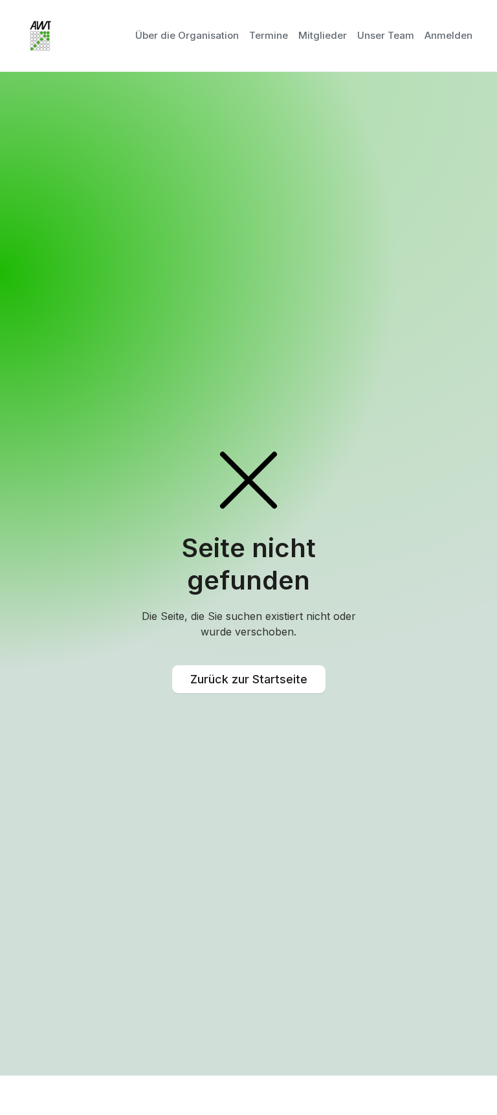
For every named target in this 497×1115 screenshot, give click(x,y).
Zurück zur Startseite (248, 679)
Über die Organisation (187, 35)
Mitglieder (322, 35)
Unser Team (385, 35)
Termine (268, 35)
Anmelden (448, 35)
